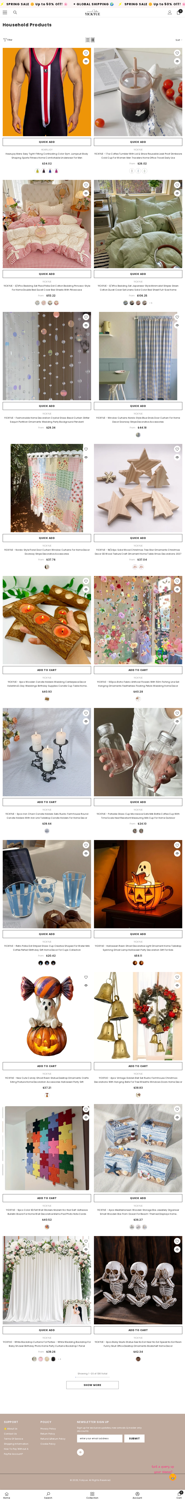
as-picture (47, 567)
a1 (135, 963)
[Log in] (170, 12)
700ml (141, 831)
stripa (40, 963)
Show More (92, 1385)
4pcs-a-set (132, 1227)
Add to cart (47, 670)
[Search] (15, 12)
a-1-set (138, 1095)
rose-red (56, 171)
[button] (87, 40)
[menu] (5, 12)
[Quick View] (86, 61)
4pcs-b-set (138, 1227)
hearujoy (47, 149)
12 (125, 303)
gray (50, 303)
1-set (138, 699)
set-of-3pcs (138, 1359)
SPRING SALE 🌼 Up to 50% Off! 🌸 (135, 4)
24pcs (135, 567)
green (144, 171)
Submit (134, 1438)
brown (132, 171)
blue (50, 171)
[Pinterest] (80, 1452)
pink (43, 303)
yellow (37, 171)
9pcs (47, 1227)
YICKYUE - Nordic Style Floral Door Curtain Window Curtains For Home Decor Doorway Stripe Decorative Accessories (47, 551)
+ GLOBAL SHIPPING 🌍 (73, 4)
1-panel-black (53, 1359)
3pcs (47, 831)
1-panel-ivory (34, 1359)
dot (53, 963)
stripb (47, 963)
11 (138, 303)
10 (132, 303)
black (43, 171)
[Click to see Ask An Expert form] (163, 1468)
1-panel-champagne (47, 1359)
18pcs (141, 567)
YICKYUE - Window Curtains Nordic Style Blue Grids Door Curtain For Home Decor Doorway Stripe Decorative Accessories (138, 419)
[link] (48, 1495)
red (56, 303)
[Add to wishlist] (86, 53)
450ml (135, 831)
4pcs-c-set (144, 1227)
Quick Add (47, 142)
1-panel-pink (40, 1359)
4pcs (47, 699)
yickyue (138, 149)
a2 (141, 963)
